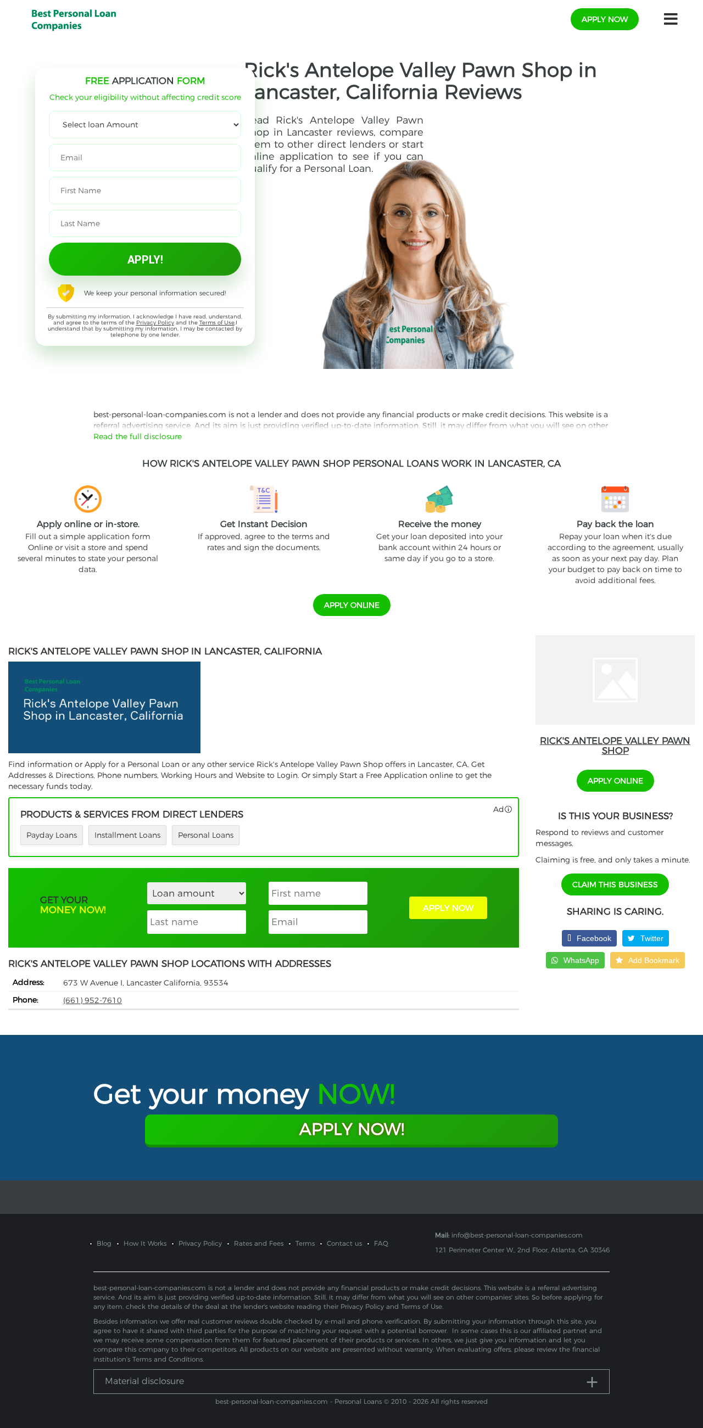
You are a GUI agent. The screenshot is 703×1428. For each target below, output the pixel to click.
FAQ (381, 1243)
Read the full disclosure (137, 436)
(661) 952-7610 (92, 1000)
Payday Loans (51, 835)
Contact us (344, 1243)
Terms (305, 1243)
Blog (104, 1243)
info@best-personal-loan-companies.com (517, 1235)
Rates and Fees (258, 1243)
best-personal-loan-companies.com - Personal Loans (298, 1401)
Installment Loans (127, 835)
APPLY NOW (448, 908)
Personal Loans (205, 835)
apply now (605, 19)
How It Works (145, 1243)
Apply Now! (351, 1129)
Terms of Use (217, 322)
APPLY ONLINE (352, 605)
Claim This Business (615, 884)
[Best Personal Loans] (73, 19)
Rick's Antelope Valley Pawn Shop (615, 746)
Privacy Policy (155, 322)
